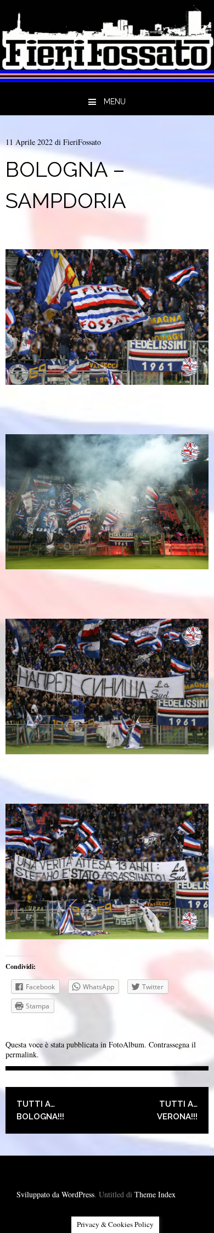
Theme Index (155, 1194)
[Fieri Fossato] (107, 80)
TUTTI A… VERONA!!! (177, 1110)
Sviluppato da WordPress (55, 1194)
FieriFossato (82, 142)
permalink (21, 1054)
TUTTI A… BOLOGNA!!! (40, 1110)
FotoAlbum (126, 1044)
